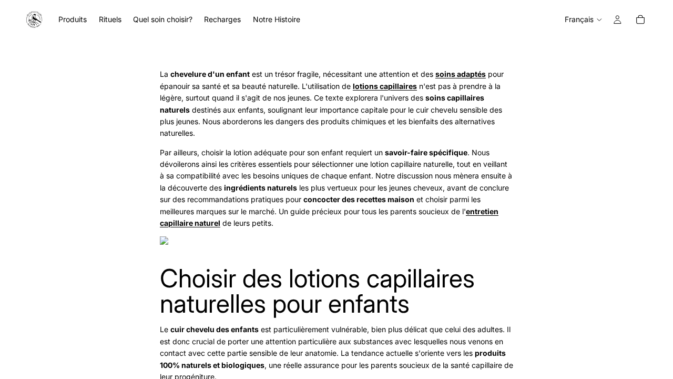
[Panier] (640, 19)
